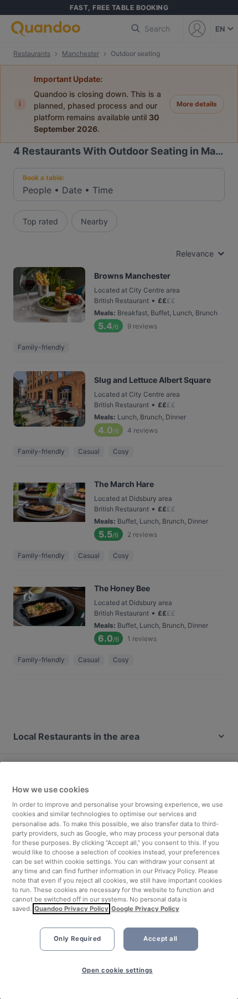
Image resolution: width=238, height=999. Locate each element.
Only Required (77, 938)
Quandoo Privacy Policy (71, 909)
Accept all (160, 938)
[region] (119, 880)
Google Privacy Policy (145, 909)
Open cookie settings (117, 970)
